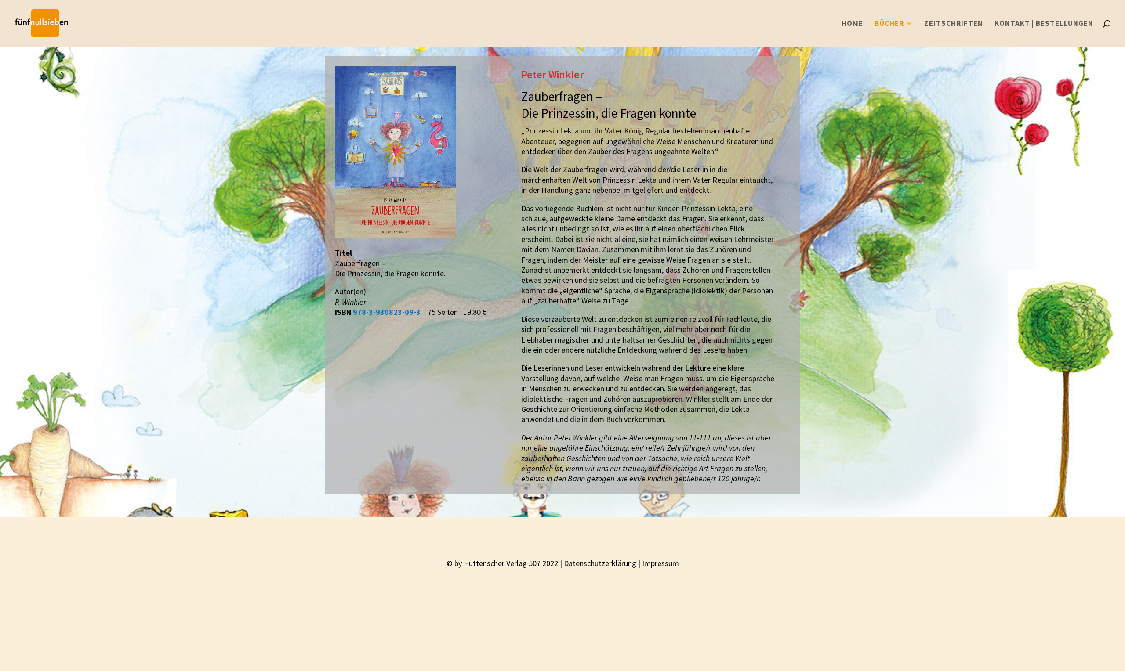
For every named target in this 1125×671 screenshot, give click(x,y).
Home (852, 24)
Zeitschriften (953, 24)
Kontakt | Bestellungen (1043, 24)
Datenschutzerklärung (600, 563)
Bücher (889, 24)
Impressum (660, 563)
